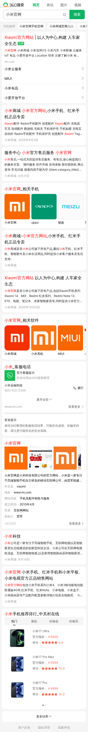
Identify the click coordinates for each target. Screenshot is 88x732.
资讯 (50, 5)
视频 (77, 5)
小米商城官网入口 (61, 26)
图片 (63, 5)
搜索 (77, 14)
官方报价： (39, 637)
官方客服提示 (26, 372)
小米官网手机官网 (31, 26)
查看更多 (75, 523)
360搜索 (14, 5)
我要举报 (64, 727)
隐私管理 (44, 727)
